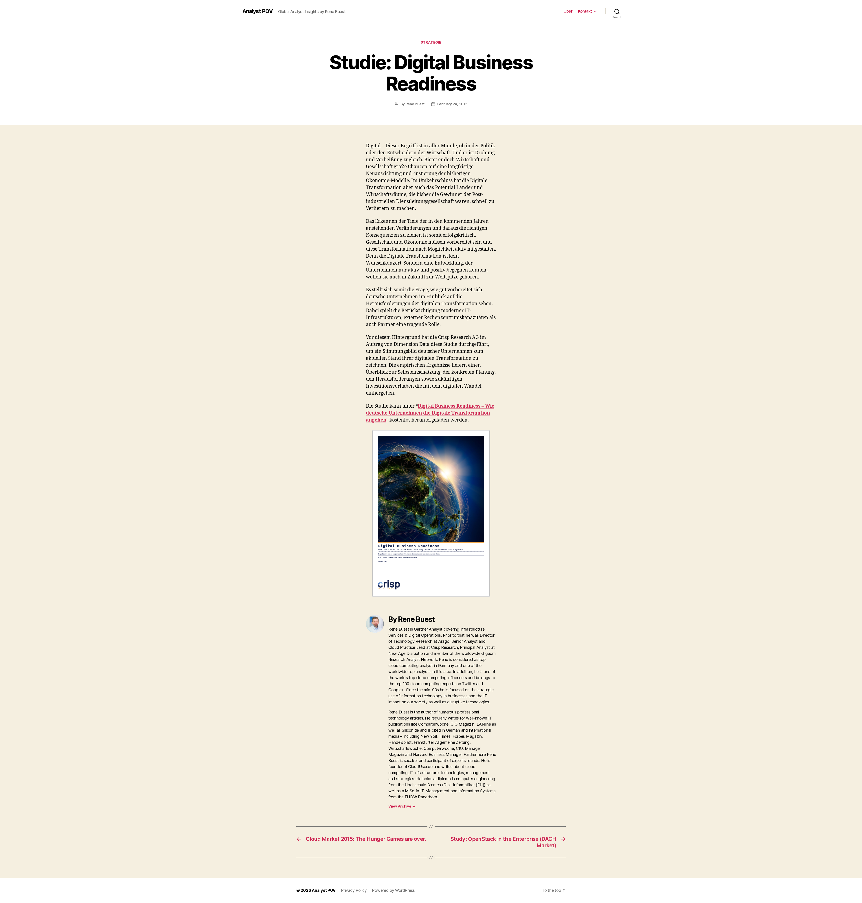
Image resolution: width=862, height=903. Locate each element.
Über (568, 11)
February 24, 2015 (452, 104)
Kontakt (585, 11)
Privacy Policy (354, 890)
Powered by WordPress (393, 890)
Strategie (431, 42)
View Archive (401, 806)
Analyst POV (257, 11)
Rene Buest (415, 104)
